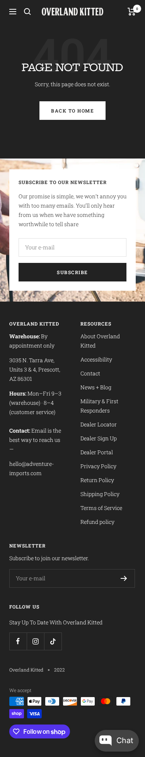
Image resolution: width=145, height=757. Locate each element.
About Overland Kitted (100, 340)
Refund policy (97, 521)
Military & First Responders (99, 405)
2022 (59, 670)
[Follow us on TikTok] (52, 641)
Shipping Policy (99, 494)
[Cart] (132, 11)
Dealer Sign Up (98, 438)
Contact (90, 373)
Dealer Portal (96, 452)
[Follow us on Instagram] (35, 641)
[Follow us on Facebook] (18, 641)
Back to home (72, 110)
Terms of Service (101, 507)
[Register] (124, 578)
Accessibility (96, 359)
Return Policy (97, 480)
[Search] (27, 11)
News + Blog (95, 387)
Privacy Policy (98, 466)
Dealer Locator (98, 424)
